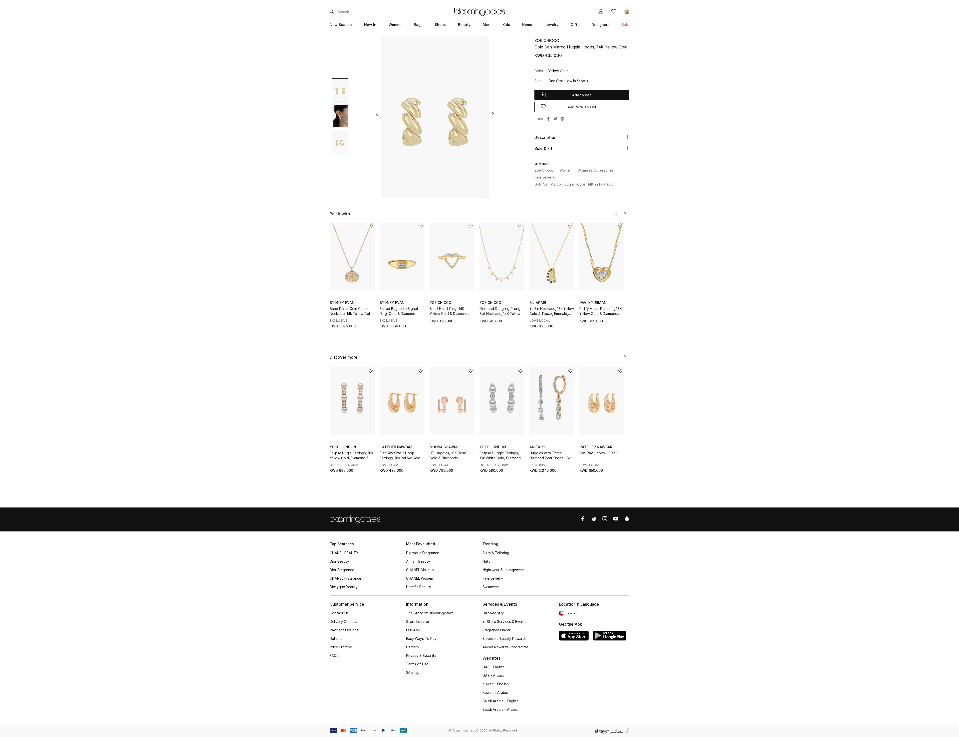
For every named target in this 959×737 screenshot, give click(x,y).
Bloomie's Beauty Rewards (504, 638)
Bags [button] (418, 24)
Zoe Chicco (546, 40)
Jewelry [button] (551, 24)
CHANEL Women (419, 578)
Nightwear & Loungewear (503, 570)
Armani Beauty (418, 561)
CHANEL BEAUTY (344, 553)
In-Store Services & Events (504, 621)
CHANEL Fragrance (345, 578)
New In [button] (370, 24)
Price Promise (341, 647)
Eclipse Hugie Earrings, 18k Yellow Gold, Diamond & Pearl (351, 456)
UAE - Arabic (493, 675)
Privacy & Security (421, 655)
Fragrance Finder (496, 630)
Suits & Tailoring (495, 553)
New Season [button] (341, 24)
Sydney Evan (342, 302)
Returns (336, 638)
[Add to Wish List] (371, 227)
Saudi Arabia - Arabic (500, 709)
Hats (486, 561)
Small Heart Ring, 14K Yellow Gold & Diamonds (449, 311)
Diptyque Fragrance (422, 553)
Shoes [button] (440, 24)
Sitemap (413, 672)
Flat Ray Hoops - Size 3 (598, 453)
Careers (412, 647)
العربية (573, 613)
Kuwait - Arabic (495, 692)
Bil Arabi (537, 302)
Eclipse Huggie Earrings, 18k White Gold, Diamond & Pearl (502, 456)
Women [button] (395, 24)
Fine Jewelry (492, 578)
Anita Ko (537, 447)
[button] (377, 114)
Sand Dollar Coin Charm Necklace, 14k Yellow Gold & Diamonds (351, 311)
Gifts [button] (575, 24)
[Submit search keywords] (332, 12)
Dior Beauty (339, 561)
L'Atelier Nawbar (396, 447)
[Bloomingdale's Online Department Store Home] (479, 11)
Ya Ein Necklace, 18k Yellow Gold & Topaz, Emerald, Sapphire (551, 311)
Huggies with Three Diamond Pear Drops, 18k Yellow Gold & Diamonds (550, 456)
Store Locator (417, 621)
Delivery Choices (343, 621)
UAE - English (493, 667)
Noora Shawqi (444, 447)
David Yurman (593, 302)
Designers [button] (600, 24)
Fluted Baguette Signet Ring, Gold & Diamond (399, 311)
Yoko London (343, 447)
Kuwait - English (495, 684)
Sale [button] (625, 24)
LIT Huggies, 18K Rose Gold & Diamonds (448, 455)
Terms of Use (417, 664)
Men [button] (486, 24)
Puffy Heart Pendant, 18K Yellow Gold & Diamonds (600, 311)
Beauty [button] (464, 24)
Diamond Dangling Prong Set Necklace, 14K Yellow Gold (500, 311)
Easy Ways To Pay (421, 638)
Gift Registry (493, 613)
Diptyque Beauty (344, 587)
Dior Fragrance (342, 570)
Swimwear (490, 587)
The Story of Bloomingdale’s (430, 613)
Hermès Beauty (418, 587)
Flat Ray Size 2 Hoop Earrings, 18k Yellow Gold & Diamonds (402, 456)
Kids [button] (506, 24)
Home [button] (527, 24)
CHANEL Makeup (420, 570)
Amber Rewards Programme (505, 647)
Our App (413, 630)
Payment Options (344, 630)
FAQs (334, 655)
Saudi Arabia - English (500, 701)
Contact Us (339, 613)
